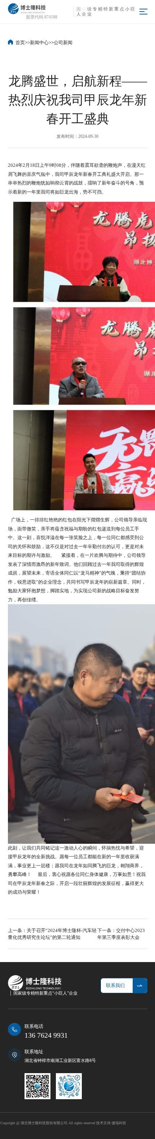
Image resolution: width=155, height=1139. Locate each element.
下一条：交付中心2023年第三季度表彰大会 (121, 934)
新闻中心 (39, 42)
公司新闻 (63, 42)
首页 (20, 42)
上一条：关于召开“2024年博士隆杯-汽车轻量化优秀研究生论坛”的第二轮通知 (52, 934)
